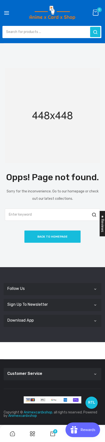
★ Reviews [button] (102, 223)
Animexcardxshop (22, 416)
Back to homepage (52, 236)
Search (95, 32)
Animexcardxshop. (38, 412)
